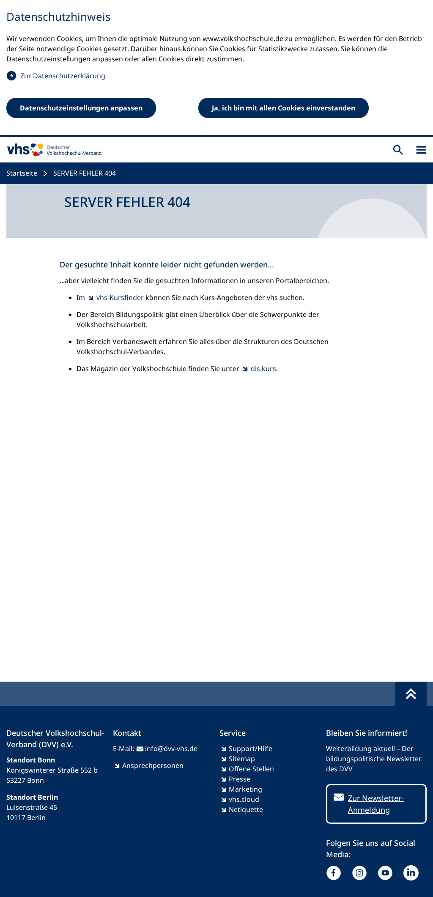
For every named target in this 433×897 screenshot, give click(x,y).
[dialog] (216, 68)
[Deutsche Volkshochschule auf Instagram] (361, 872)
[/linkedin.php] (412, 872)
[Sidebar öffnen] (421, 150)
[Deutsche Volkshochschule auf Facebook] (335, 872)
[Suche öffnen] (398, 150)
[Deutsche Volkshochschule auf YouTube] (387, 872)
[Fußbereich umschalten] (411, 694)
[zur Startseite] (52, 150)
